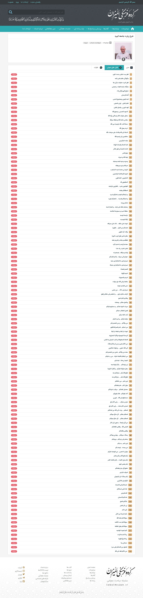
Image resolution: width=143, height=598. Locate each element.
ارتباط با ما (24, 2)
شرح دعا (86, 43)
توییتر (20, 574)
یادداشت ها (68, 572)
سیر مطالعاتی (50, 28)
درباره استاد (38, 28)
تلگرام (20, 578)
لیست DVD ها (43, 570)
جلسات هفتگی (64, 28)
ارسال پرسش (67, 575)
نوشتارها (115, 28)
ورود (17, 2)
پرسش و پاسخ (90, 578)
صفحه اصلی (91, 567)
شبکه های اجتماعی (42, 578)
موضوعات (125, 28)
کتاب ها (69, 567)
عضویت (10, 2)
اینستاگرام (18, 571)
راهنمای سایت (35, 2)
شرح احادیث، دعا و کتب (95, 43)
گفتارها (106, 28)
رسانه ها (92, 581)
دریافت (14, 74)
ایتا (21, 581)
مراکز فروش (44, 581)
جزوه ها (69, 570)
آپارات (20, 567)
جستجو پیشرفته (66, 578)
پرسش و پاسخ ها (94, 28)
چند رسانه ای (79, 28)
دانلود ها (45, 573)
